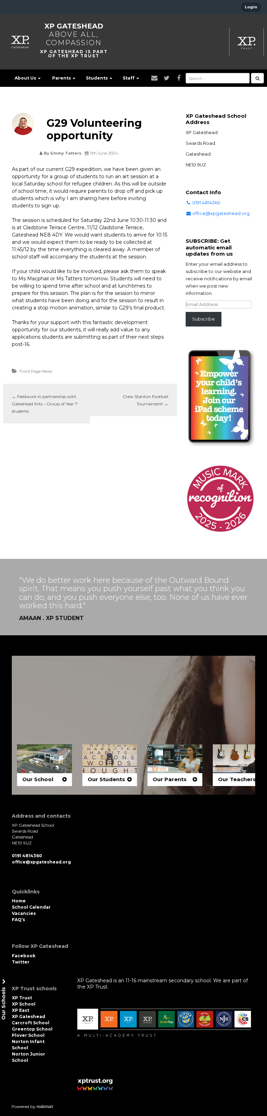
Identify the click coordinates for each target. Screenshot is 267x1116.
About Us (26, 78)
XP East (20, 1010)
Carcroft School (30, 1022)
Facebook (23, 955)
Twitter (21, 962)
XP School (23, 1004)
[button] (44, 765)
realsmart (45, 1106)
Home (19, 900)
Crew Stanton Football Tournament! (145, 400)
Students (97, 78)
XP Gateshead (73, 26)
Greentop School (32, 1029)
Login (251, 7)
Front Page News (35, 371)
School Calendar (31, 907)
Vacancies (24, 913)
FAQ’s (18, 919)
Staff (129, 78)
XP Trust (22, 997)
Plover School (28, 1035)
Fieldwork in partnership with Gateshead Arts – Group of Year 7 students (45, 404)
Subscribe (203, 319)
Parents (62, 78)
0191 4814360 (205, 202)
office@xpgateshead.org (221, 213)
